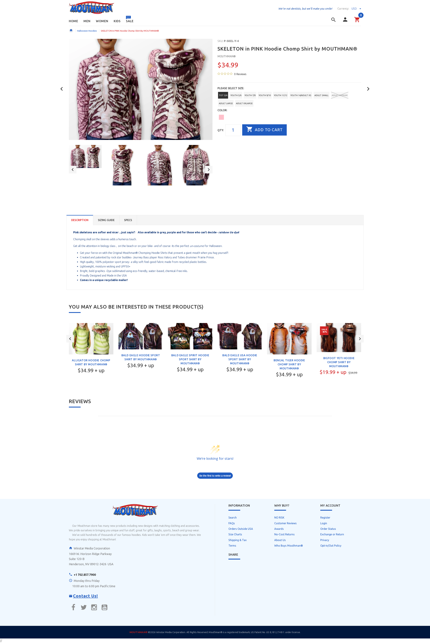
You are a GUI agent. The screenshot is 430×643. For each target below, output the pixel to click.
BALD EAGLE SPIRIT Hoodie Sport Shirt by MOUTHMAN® (190, 359)
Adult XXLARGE (244, 103)
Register (325, 517)
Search (232, 517)
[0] (357, 21)
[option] (85, 156)
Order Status (328, 528)
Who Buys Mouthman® (288, 545)
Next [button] (208, 169)
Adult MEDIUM (340, 95)
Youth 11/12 (280, 95)
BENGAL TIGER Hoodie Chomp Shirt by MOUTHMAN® (289, 364)
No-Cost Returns (284, 534)
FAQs (231, 523)
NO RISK (279, 517)
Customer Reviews (285, 523)
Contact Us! (85, 596)
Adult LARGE (226, 103)
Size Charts (235, 534)
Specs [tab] (128, 220)
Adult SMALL (321, 95)
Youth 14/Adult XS (300, 95)
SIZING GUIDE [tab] (106, 220)
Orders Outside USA (240, 528)
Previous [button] (72, 169)
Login (323, 523)
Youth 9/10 (265, 95)
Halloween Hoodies (87, 30)
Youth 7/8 (250, 95)
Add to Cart (268, 129)
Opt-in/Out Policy (330, 545)
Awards (279, 528)
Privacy (324, 540)
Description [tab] (79, 220)
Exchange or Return (332, 534)
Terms (232, 545)
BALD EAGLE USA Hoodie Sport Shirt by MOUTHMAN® (239, 359)
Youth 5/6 (235, 95)
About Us (280, 540)
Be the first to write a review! (215, 475)
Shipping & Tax (237, 540)
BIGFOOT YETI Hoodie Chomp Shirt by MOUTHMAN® (338, 362)
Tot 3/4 (223, 95)
